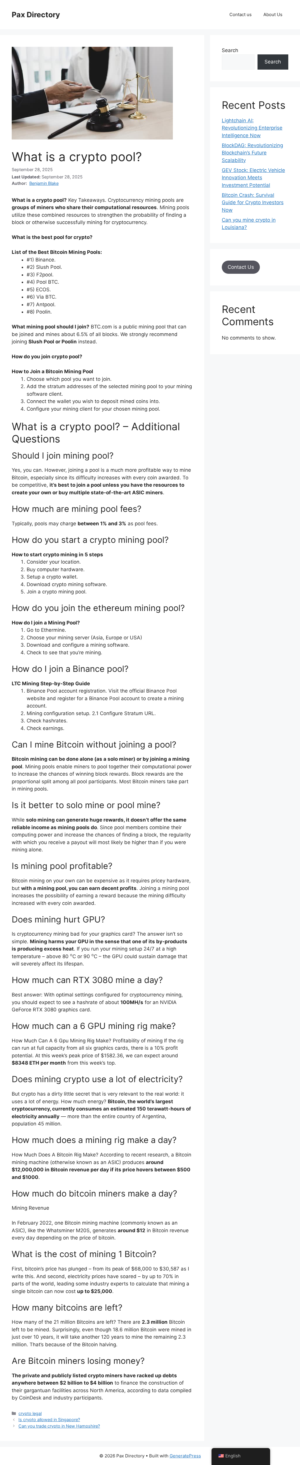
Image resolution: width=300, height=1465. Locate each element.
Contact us (240, 14)
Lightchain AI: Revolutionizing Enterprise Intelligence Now (252, 128)
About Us (272, 14)
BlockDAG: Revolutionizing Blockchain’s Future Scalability (252, 152)
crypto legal (30, 1413)
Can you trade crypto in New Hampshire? (59, 1425)
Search (230, 50)
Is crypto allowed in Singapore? (49, 1419)
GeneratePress (185, 1456)
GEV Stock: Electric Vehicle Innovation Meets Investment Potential (253, 177)
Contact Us (241, 267)
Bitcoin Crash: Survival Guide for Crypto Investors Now (253, 202)
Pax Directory (36, 14)
